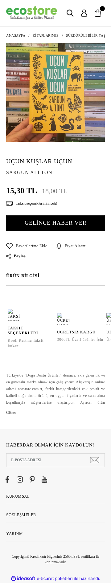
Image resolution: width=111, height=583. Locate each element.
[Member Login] (84, 13)
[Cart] (98, 13)
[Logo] (31, 13)
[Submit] (94, 460)
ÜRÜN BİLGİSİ (22, 276)
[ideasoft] (23, 579)
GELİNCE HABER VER (56, 223)
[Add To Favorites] (26, 246)
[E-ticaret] (55, 578)
